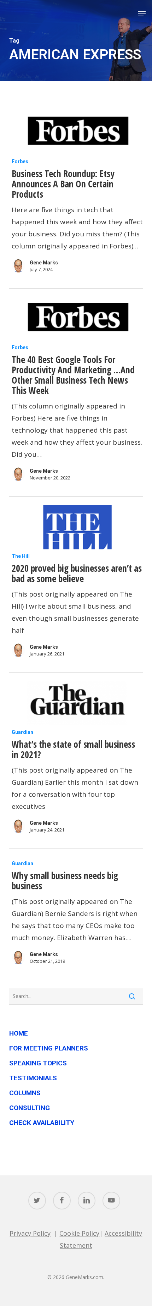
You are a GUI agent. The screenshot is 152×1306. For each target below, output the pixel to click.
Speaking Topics (38, 1063)
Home (18, 1033)
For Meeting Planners (48, 1048)
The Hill (21, 556)
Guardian (22, 732)
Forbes (20, 161)
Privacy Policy (30, 1233)
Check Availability (41, 1123)
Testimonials (33, 1078)
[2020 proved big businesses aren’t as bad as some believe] (76, 527)
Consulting (29, 1108)
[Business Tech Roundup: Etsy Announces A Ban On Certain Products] (76, 132)
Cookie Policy (79, 1233)
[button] (142, 13)
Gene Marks (44, 262)
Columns (25, 1093)
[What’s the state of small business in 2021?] (76, 703)
